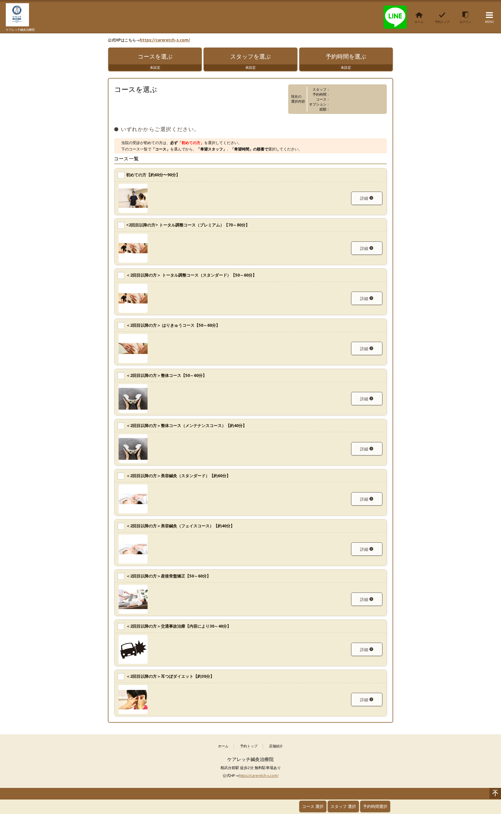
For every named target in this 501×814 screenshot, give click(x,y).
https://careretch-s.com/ (165, 40)
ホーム (223, 746)
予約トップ (248, 746)
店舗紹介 (276, 746)
